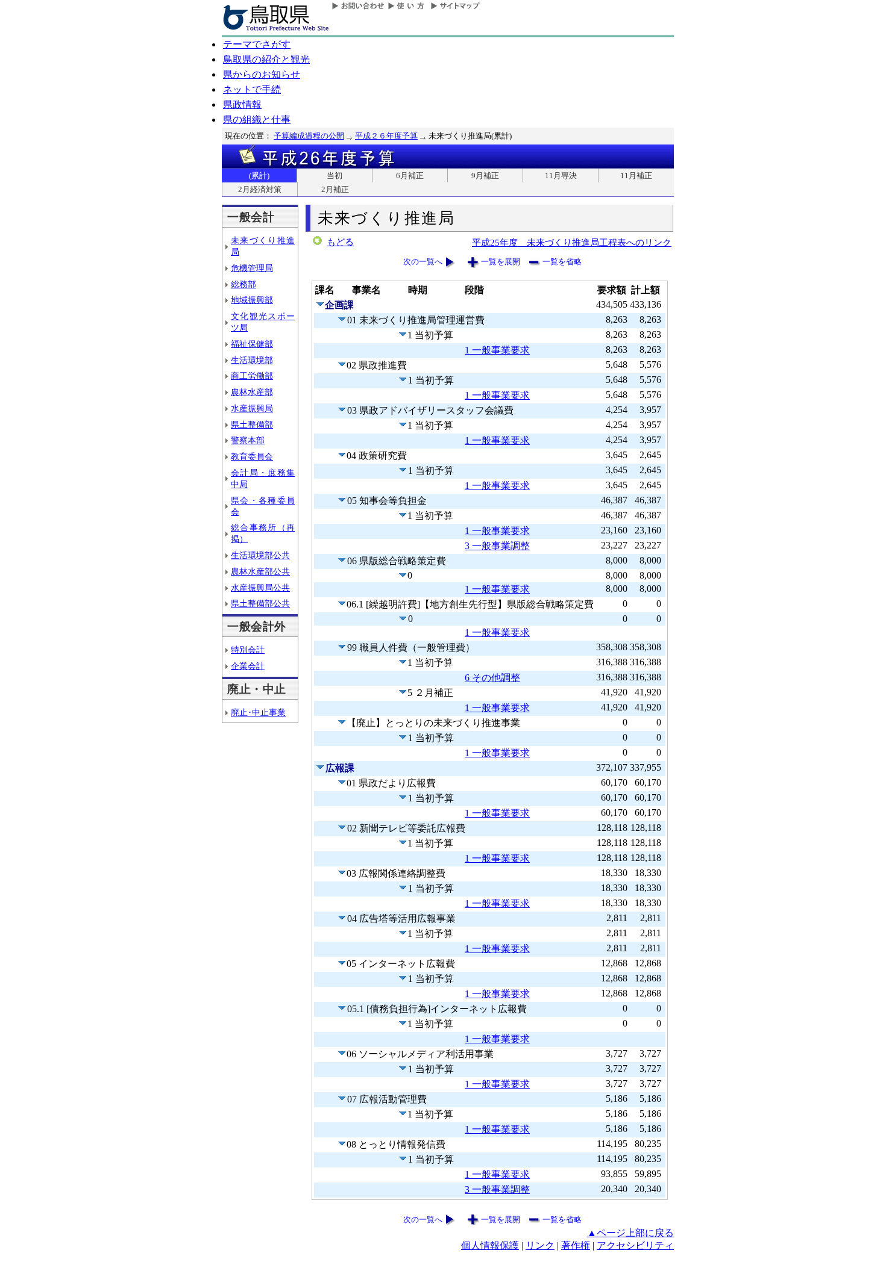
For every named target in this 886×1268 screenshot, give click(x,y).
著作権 (575, 1245)
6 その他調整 (492, 678)
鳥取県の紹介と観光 (266, 59)
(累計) (259, 175)
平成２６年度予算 (386, 135)
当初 (334, 175)
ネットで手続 (252, 89)
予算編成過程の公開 (309, 135)
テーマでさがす (257, 44)
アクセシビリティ (635, 1245)
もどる (340, 242)
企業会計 (248, 666)
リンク (540, 1245)
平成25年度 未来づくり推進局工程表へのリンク (571, 242)
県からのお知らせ (261, 74)
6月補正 (410, 175)
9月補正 (485, 175)
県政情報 (242, 104)
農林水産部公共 (260, 571)
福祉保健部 (252, 344)
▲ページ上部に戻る (630, 1233)
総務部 (243, 284)
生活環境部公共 (260, 555)
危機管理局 (252, 268)
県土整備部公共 (260, 603)
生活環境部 (252, 360)
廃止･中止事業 (258, 712)
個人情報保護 (490, 1245)
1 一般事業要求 (497, 350)
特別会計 (248, 649)
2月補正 (335, 189)
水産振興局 (252, 408)
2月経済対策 (259, 189)
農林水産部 (252, 392)
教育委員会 (252, 456)
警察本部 (248, 440)
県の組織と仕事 (257, 119)
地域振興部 (252, 300)
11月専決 (561, 175)
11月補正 (636, 175)
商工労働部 (252, 376)
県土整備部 (252, 424)
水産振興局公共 (260, 587)
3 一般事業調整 (497, 546)
